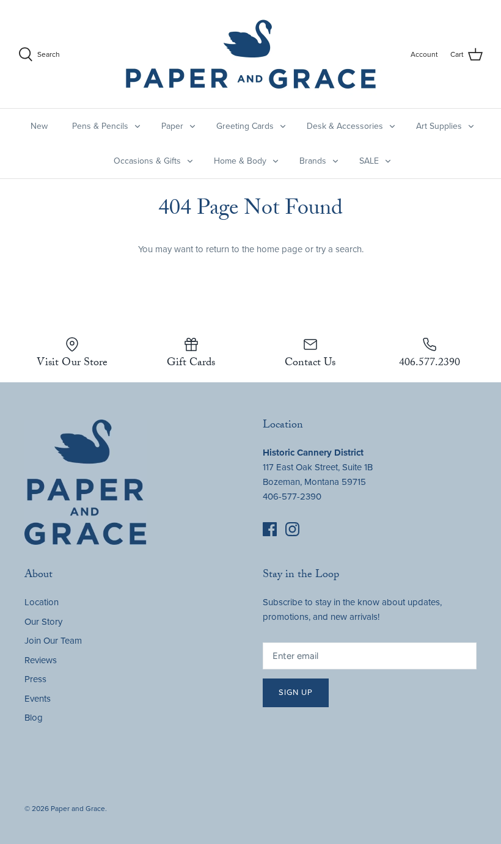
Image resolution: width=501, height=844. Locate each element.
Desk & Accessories (345, 126)
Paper (172, 126)
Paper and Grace (78, 808)
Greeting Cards (245, 126)
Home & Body (240, 161)
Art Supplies (439, 126)
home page (279, 249)
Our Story (43, 621)
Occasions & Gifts (147, 161)
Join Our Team (53, 640)
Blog (33, 717)
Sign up (296, 692)
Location (41, 602)
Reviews (40, 660)
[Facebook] (270, 529)
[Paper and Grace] (251, 54)
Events (37, 698)
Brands (312, 161)
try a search (339, 249)
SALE (369, 161)
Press (35, 679)
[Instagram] (292, 529)
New (39, 126)
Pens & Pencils (100, 126)
